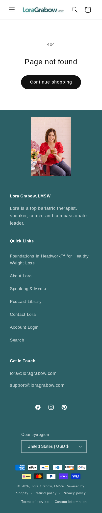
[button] (12, 9)
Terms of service (35, 502)
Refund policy (45, 493)
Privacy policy (74, 493)
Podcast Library (26, 301)
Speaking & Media (28, 288)
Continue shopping (51, 82)
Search (17, 340)
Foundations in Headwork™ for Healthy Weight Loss (49, 259)
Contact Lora (23, 314)
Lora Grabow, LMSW (48, 486)
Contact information (71, 502)
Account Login (24, 327)
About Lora (21, 276)
